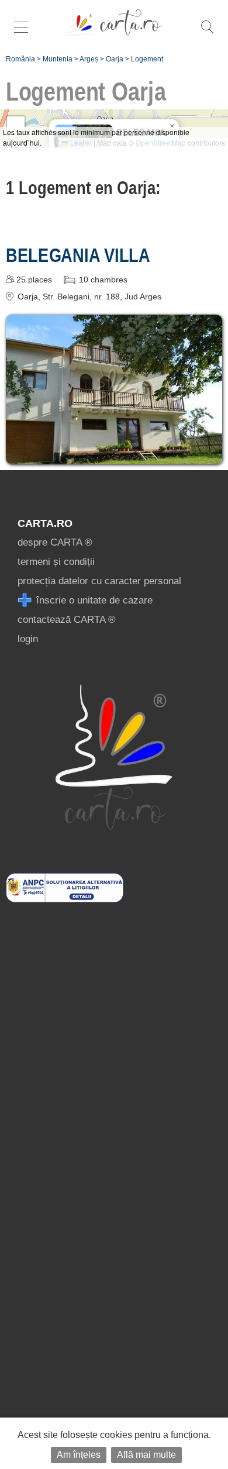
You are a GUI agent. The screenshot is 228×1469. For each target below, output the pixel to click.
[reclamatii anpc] (64, 899)
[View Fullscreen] (16, 125)
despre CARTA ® (55, 542)
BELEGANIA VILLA (78, 255)
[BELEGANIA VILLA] (114, 455)
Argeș (89, 59)
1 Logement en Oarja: (83, 187)
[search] (207, 33)
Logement (147, 59)
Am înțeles (79, 1455)
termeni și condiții (56, 561)
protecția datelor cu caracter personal (99, 581)
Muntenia (57, 59)
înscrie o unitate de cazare (93, 600)
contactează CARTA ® (67, 619)
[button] (172, 126)
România (20, 59)
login (28, 638)
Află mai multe (146, 1455)
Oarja (114, 59)
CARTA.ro (45, 523)
